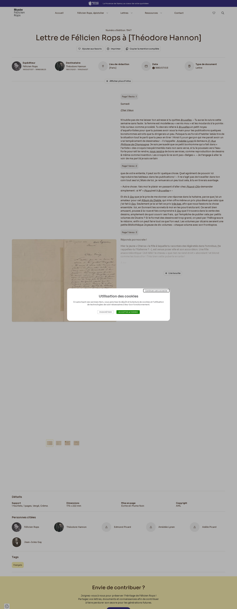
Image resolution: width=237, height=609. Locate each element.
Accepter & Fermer (128, 312)
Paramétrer (105, 312)
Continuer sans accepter (156, 290)
